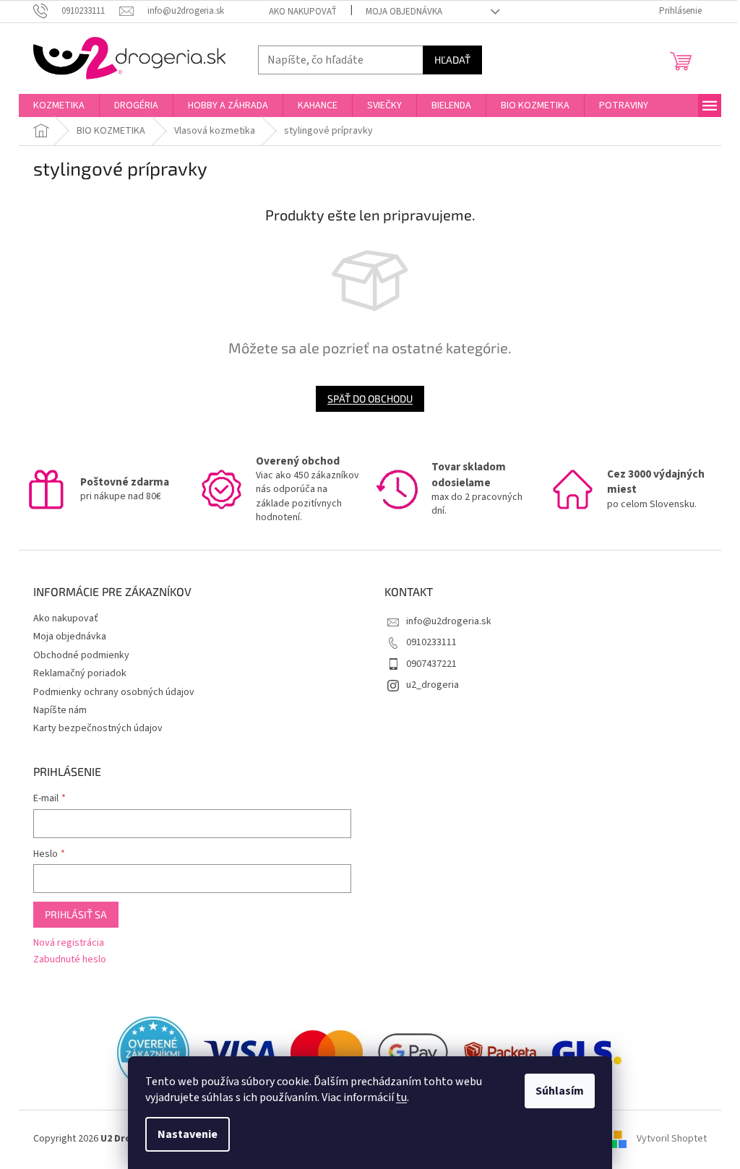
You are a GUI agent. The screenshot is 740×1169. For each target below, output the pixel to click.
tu (401, 1097)
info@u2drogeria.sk (448, 621)
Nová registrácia (68, 943)
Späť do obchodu (370, 398)
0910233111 (431, 642)
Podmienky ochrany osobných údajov (113, 692)
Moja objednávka (404, 11)
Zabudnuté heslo (69, 960)
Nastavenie (188, 1134)
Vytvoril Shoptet (672, 1139)
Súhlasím (559, 1091)
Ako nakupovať (303, 11)
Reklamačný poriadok (79, 673)
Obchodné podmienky (81, 655)
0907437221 (431, 664)
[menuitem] (59, 105)
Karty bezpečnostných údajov (98, 728)
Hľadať (452, 59)
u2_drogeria (432, 685)
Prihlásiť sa (76, 914)
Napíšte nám (60, 710)
